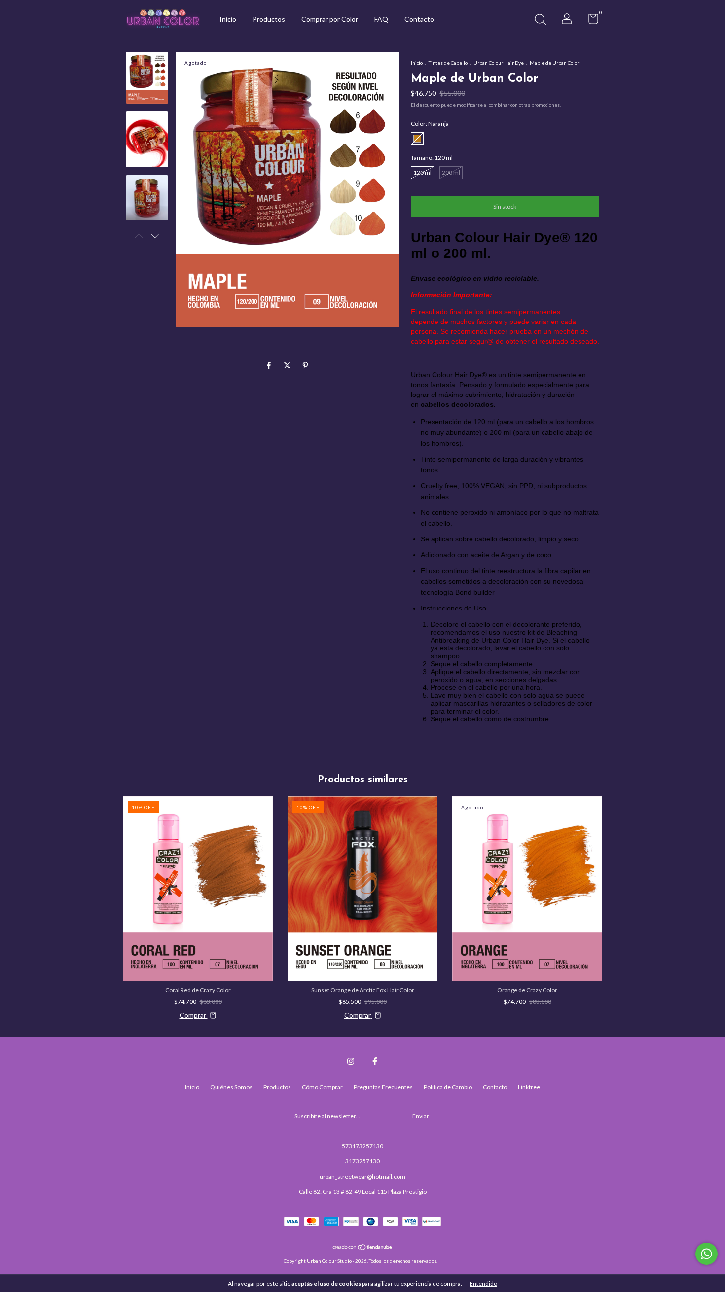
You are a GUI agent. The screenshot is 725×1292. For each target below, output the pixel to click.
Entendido (483, 1283)
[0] (589, 21)
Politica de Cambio (448, 1087)
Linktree (529, 1087)
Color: (430, 123)
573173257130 (362, 1145)
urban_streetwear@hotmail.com (362, 1176)
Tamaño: (432, 157)
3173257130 (362, 1161)
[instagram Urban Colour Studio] (351, 1061)
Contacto (419, 19)
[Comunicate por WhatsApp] (706, 1254)
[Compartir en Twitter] (288, 365)
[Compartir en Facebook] (269, 365)
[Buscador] (540, 20)
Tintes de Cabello (448, 63)
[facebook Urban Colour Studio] (375, 1061)
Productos (269, 19)
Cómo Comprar (322, 1087)
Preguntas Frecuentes (383, 1087)
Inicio (227, 19)
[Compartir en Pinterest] (305, 365)
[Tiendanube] (363, 1248)
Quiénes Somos (231, 1087)
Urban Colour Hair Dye (498, 63)
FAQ (381, 19)
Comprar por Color (329, 19)
